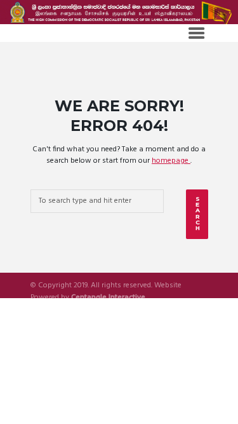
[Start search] (197, 213)
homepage (171, 160)
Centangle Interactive (108, 298)
